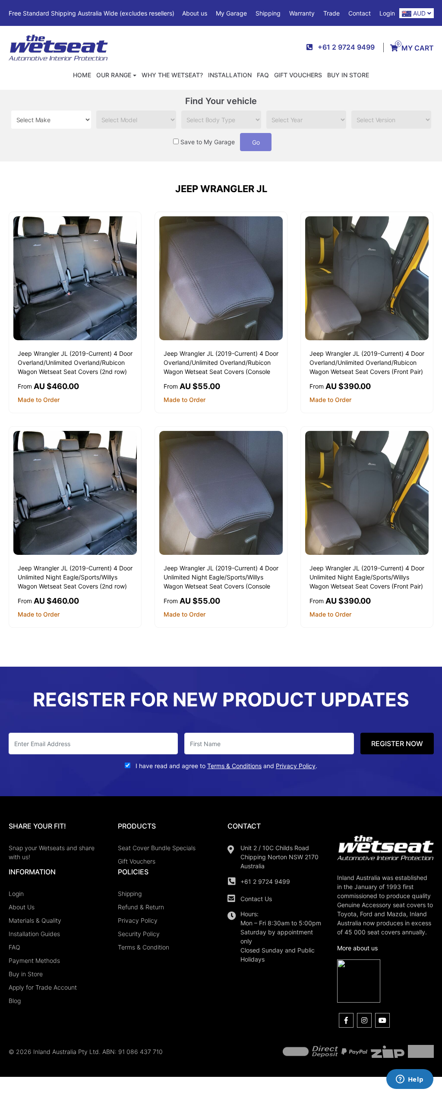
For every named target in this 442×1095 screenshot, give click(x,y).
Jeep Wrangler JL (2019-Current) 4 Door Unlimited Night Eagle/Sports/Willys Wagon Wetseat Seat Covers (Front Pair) (366, 577)
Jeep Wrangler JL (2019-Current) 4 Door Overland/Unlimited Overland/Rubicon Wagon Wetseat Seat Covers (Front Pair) (366, 362)
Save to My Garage (207, 142)
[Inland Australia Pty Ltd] (58, 47)
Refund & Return (141, 907)
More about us (357, 948)
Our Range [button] (113, 75)
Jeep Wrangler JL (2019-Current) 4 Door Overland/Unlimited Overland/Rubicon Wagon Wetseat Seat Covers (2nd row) (75, 362)
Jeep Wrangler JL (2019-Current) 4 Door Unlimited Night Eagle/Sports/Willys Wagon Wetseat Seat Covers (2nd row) (75, 577)
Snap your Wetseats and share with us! (52, 852)
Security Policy (139, 933)
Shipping (268, 13)
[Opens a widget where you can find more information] (409, 1080)
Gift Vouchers (298, 75)
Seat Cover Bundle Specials (157, 847)
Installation (230, 75)
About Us (22, 907)
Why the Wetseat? (172, 75)
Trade (331, 13)
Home (82, 75)
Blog (15, 1000)
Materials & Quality (35, 920)
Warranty (302, 13)
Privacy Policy (138, 920)
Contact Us (256, 898)
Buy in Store (348, 75)
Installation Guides (34, 933)
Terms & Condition (143, 947)
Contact (359, 13)
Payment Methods (34, 960)
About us (194, 13)
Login (387, 13)
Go (256, 142)
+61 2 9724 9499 (265, 881)
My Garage (231, 13)
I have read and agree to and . (225, 765)
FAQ (263, 75)
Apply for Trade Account (43, 987)
